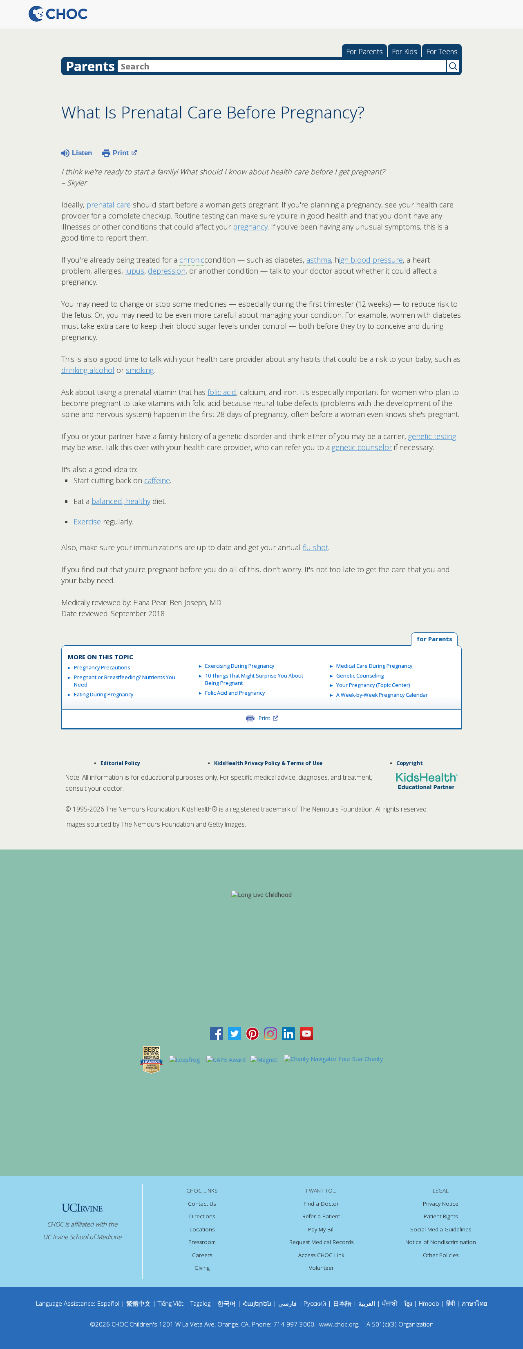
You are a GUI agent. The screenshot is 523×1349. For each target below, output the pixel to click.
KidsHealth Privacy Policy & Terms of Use (268, 763)
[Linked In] (288, 1033)
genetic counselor (362, 447)
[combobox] (282, 66)
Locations (202, 1229)
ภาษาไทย (474, 1303)
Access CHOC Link (321, 1255)
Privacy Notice (440, 1203)
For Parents (364, 51)
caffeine (157, 480)
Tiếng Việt (170, 1303)
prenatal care (109, 205)
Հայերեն (257, 1303)
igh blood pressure (371, 260)
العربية (366, 1303)
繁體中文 (138, 1303)
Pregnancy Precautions (102, 667)
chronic (191, 260)
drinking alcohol (87, 370)
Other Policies (440, 1255)
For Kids (404, 51)
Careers (202, 1255)
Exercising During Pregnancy (239, 665)
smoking (140, 370)
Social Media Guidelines (440, 1229)
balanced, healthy (121, 501)
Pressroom (202, 1242)
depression (167, 271)
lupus (134, 271)
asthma (318, 260)
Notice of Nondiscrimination (440, 1242)
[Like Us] (216, 1033)
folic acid (222, 392)
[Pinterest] (252, 1033)
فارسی (287, 1303)
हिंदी (450, 1303)
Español (108, 1303)
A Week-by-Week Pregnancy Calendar (382, 694)
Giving (202, 1267)
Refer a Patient (321, 1216)
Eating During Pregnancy (103, 694)
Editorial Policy (120, 763)
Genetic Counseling (360, 675)
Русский (315, 1303)
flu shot (315, 547)
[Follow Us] (234, 1033)
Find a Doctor (321, 1203)
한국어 (226, 1303)
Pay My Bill (321, 1229)
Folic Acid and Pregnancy (235, 692)
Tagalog (200, 1303)
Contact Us (202, 1203)
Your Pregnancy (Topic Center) (373, 685)
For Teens (442, 51)
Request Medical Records (321, 1242)
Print (121, 153)
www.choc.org (338, 1324)
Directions (202, 1216)
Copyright (409, 763)
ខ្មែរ (409, 1303)
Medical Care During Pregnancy (374, 665)
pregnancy (250, 227)
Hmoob (429, 1303)
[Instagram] (270, 1033)
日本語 (342, 1303)
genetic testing (432, 436)
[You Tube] (306, 1033)
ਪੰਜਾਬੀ (390, 1303)
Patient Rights (441, 1216)
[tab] (434, 639)
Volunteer (321, 1267)
